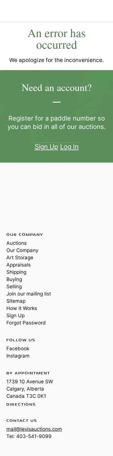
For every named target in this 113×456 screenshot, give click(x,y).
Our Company (22, 250)
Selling (14, 286)
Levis (25, 197)
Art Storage (19, 257)
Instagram (18, 356)
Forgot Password (26, 323)
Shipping (16, 272)
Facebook (17, 348)
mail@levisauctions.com (34, 429)
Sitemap (15, 301)
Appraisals (18, 265)
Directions (21, 405)
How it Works (21, 308)
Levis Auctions (20, 10)
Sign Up (15, 315)
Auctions (16, 243)
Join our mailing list (28, 294)
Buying (14, 279)
